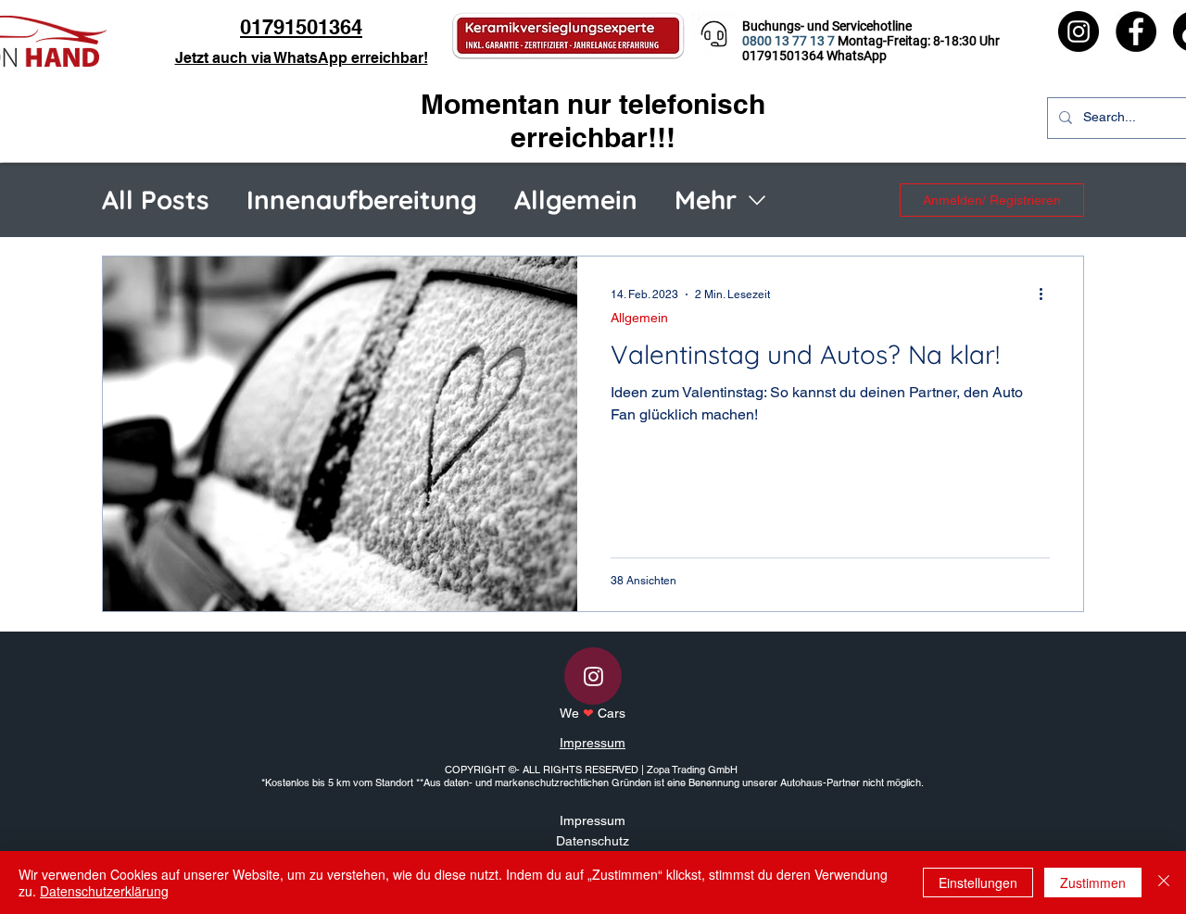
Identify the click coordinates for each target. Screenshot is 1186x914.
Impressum (592, 742)
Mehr (706, 199)
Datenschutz (592, 840)
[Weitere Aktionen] (1047, 294)
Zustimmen (1093, 882)
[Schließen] (1164, 882)
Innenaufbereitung (361, 199)
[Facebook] (1136, 31)
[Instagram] (1078, 31)
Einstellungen (978, 882)
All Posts (155, 199)
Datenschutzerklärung (104, 891)
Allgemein (575, 199)
